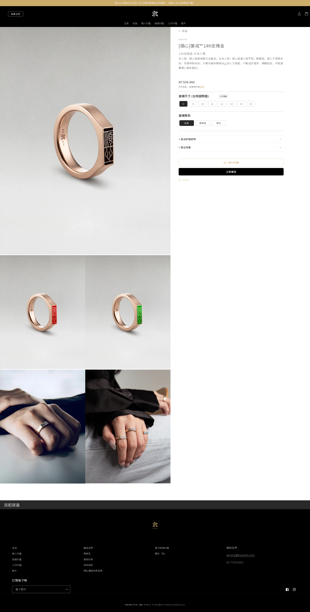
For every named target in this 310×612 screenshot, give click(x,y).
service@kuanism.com (241, 555)
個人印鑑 (16, 553)
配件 (14, 570)
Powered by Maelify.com (175, 604)
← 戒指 (183, 31)
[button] (231, 139)
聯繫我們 (15, 14)
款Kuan (162, 604)
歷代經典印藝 (162, 547)
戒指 (14, 547)
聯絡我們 (88, 547)
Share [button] (185, 179)
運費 (202, 86)
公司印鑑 (16, 565)
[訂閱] (66, 589)
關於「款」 (161, 553)
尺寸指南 (223, 96)
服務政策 (88, 559)
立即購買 (231, 171)
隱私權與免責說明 (93, 570)
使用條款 (88, 565)
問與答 (87, 553)
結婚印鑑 (16, 559)
